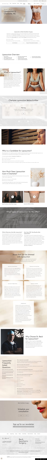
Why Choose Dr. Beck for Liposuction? (36, 56)
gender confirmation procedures (23, 452)
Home (5, 9)
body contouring (25, 391)
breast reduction (17, 268)
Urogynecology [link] (14, 3)
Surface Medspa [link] (24, 3)
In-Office (21, 415)
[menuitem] (10, 3)
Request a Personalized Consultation (32, 42)
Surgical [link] (18, 3)
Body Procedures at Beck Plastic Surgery (22, 56)
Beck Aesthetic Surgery (5, 3)
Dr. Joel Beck (24, 37)
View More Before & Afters (23, 121)
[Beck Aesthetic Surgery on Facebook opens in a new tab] (4, 438)
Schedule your (23, 410)
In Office (21, 140)
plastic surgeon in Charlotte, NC (15, 450)
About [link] (10, 3)
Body (7, 9)
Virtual (26, 140)
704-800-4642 (29, 457)
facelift (25, 450)
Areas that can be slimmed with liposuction (22, 59)
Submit (23, 429)
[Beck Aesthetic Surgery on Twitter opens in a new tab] (5, 438)
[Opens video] (12, 197)
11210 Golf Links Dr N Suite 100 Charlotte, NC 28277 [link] (40, 443)
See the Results (14, 42)
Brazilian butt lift (20, 314)
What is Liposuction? (6, 56)
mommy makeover (38, 450)
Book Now (38, 459)
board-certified (14, 37)
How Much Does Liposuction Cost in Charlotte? (9, 59)
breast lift (28, 450)
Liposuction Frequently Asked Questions (36, 57)
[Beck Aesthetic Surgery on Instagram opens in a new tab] (3, 438)
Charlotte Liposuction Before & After (8, 57)
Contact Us (44, 459)
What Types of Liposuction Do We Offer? (22, 58)
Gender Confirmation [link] (29, 3)
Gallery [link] (35, 3)
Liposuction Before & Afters (21, 57)
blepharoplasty (32, 450)
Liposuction (10, 9)
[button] (2, 458)
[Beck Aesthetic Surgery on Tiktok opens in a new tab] (8, 438)
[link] (6, 442)
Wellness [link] (21, 3)
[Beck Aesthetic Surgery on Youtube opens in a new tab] (7, 438)
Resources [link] (38, 3)
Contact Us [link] (42, 3)
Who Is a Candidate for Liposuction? (8, 58)
